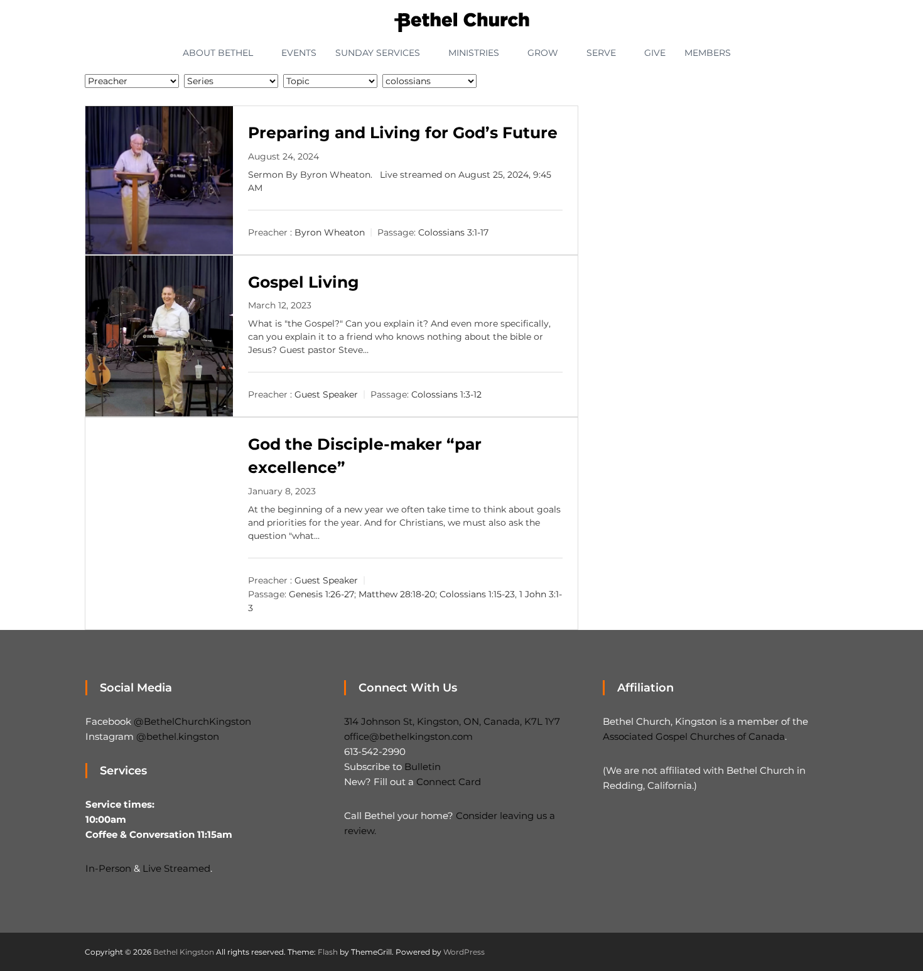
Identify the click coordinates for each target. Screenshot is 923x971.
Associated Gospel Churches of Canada (694, 736)
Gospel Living (303, 282)
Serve (601, 52)
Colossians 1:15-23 (477, 594)
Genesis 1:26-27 (321, 594)
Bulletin (422, 767)
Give (655, 52)
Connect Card (448, 782)
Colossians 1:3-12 (446, 394)
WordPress (464, 952)
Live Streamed (176, 868)
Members (707, 52)
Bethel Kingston (183, 952)
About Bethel (218, 52)
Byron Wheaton (329, 232)
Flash (328, 952)
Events (298, 52)
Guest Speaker (326, 394)
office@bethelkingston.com (408, 736)
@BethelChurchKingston (192, 721)
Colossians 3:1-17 (453, 232)
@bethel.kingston (177, 736)
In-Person (108, 868)
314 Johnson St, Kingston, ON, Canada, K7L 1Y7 (452, 721)
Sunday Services (377, 52)
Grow (542, 52)
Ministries (473, 52)
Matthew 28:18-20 (397, 594)
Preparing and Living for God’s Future (403, 132)
